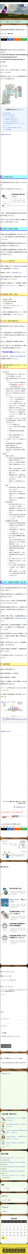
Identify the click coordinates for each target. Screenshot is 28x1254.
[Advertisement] (14, 154)
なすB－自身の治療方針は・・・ (12, 121)
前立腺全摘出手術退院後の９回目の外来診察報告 (13, 1162)
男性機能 (11, 523)
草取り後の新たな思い (16, 888)
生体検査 (15, 272)
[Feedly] (24, 39)
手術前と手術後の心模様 (8, 115)
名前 (2, 1011)
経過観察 (18, 22)
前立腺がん (24, 801)
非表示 (21, 109)
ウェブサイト (4, 1026)
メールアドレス (5, 1019)
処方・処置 (10, 22)
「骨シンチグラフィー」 (11, 285)
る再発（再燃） (22, 618)
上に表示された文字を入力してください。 (11, 1036)
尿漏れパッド (12, 462)
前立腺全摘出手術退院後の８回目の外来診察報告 (13, 1166)
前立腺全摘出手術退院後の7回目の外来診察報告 (13, 1171)
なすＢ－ (24, 807)
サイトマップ (9, 1)
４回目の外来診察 (9, 219)
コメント (3, 994)
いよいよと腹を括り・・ (10, 117)
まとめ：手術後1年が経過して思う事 (11, 127)
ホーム (3, 1)
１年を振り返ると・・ (8, 113)
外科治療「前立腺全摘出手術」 (18, 356)
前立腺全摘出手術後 (21, 803)
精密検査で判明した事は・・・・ (12, 119)
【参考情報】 (7, 129)
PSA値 (18, 234)
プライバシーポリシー (18, 1)
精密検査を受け (18, 266)
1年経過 (19, 801)
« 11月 (7, 1240)
